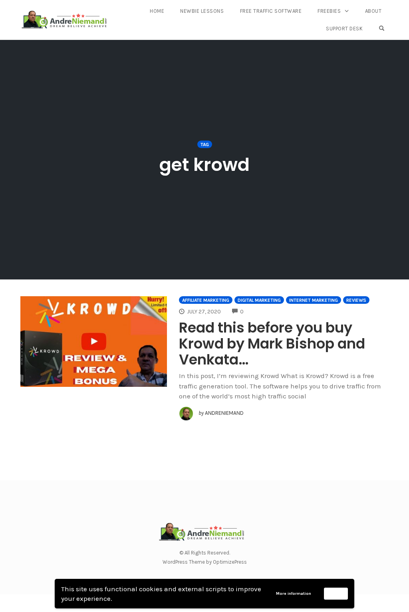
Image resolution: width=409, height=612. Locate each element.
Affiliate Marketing (205, 300)
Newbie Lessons (202, 11)
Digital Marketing (259, 300)
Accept (336, 593)
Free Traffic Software (271, 11)
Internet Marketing (313, 300)
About (373, 11)
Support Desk (344, 29)
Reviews (356, 300)
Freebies (329, 11)
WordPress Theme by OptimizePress (205, 562)
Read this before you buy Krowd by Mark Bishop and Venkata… (272, 343)
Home (157, 11)
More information (293, 593)
